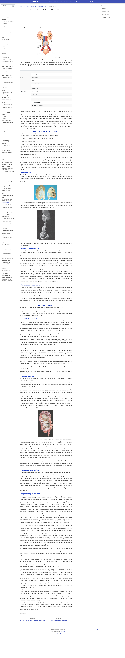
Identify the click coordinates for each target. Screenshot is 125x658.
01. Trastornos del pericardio (7, 126)
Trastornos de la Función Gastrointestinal (7, 215)
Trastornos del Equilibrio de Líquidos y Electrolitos (7, 180)
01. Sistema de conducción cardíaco (6, 146)
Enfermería (35, 1)
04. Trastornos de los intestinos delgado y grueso (7, 227)
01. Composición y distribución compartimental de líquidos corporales (7, 185)
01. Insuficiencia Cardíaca (6, 156)
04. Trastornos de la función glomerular (7, 208)
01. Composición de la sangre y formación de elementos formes (7, 69)
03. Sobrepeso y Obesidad (6, 251)
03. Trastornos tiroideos (6, 270)
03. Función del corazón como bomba (7, 83)
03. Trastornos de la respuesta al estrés (7, 36)
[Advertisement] (46, 18)
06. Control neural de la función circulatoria (7, 93)
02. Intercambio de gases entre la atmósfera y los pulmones (8, 172)
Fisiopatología (5, 12)
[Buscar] (90, 1)
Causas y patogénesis (105, 14)
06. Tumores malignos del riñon (7, 212)
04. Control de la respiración (7, 177)
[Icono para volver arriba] (97, 630)
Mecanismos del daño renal (105, 7)
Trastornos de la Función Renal (7, 196)
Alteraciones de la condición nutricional (6, 245)
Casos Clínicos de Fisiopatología (7, 15)
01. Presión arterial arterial (6, 116)
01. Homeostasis (5, 30)
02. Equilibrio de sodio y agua (7, 188)
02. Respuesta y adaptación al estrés (7, 33)
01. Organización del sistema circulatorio (7, 78)
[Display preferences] (92, 1)
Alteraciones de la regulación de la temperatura (6, 41)
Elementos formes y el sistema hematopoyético (7, 65)
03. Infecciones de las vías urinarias (6, 205)
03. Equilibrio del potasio (6, 190)
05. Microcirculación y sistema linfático (7, 90)
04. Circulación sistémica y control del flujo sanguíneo (8, 86)
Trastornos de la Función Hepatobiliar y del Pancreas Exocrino (7, 232)
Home (21, 6)
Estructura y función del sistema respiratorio (7, 165)
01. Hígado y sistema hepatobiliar (8, 235)
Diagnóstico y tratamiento (106, 11)
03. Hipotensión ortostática (6, 120)
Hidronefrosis (104, 8)
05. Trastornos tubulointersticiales (8, 210)
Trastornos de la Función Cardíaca (7, 123)
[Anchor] (58, 131)
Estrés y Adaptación (6, 28)
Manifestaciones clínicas (106, 10)
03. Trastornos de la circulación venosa (7, 108)
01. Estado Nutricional (6, 247)
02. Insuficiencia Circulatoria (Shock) (7, 158)
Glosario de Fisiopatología (6, 13)
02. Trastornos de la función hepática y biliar (7, 238)
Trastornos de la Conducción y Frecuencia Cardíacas (7, 142)
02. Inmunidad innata (5, 57)
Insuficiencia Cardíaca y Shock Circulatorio (7, 153)
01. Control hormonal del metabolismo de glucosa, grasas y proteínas (8, 280)
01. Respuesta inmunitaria (6, 55)
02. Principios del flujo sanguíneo (7, 80)
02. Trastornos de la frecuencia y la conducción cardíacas (7, 149)
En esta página (103, 5)
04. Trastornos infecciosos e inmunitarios (7, 132)
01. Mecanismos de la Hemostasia (8, 21)
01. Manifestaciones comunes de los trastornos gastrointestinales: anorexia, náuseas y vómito (8, 220)
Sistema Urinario (23, 613)
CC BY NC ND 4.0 (62, 631)
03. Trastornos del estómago (7, 224)
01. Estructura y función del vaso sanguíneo (7, 102)
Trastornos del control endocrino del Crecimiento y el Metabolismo (8, 258)
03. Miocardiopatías (5, 129)
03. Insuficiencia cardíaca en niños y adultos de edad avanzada (8, 162)
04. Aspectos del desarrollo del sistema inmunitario (7, 62)
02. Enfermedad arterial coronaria (8, 127)
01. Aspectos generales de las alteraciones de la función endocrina (7, 264)
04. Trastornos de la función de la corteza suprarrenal (8, 273)
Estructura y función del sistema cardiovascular (7, 74)
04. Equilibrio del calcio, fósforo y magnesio (8, 193)
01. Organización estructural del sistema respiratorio (7, 169)
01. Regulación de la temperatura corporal (8, 45)
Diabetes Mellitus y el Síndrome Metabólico (7, 276)
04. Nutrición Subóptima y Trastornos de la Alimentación (7, 254)
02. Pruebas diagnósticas (6, 71)
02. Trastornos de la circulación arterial (7, 105)
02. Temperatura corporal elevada (8, 48)
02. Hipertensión (4, 118)
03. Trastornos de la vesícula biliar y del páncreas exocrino (8, 241)
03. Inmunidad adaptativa (6, 59)
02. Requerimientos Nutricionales (8, 249)
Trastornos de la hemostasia (5, 18)
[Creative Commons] (58, 633)
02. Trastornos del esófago (6, 223)
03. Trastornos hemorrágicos (7, 26)
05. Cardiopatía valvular (6, 134)
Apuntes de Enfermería (7, 9)
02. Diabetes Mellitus (5, 283)
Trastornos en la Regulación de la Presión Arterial (7, 112)
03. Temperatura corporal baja (7, 49)
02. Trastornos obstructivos (7, 202)
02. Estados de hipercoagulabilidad (5, 24)
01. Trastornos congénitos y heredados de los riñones (7, 200)
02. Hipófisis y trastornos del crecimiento (7, 268)
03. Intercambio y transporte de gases (7, 175)
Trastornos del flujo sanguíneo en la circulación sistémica (6, 97)
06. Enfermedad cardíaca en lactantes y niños (7, 137)
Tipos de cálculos (105, 15)
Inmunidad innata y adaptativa (6, 52)
